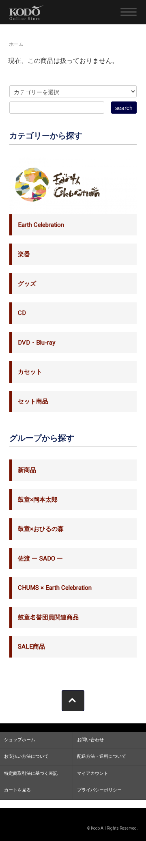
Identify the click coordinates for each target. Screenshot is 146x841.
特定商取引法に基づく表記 (31, 773)
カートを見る (17, 790)
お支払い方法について (26, 756)
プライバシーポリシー (99, 790)
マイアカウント (92, 773)
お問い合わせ (90, 739)
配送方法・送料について (101, 756)
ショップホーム (19, 739)
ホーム (16, 44)
